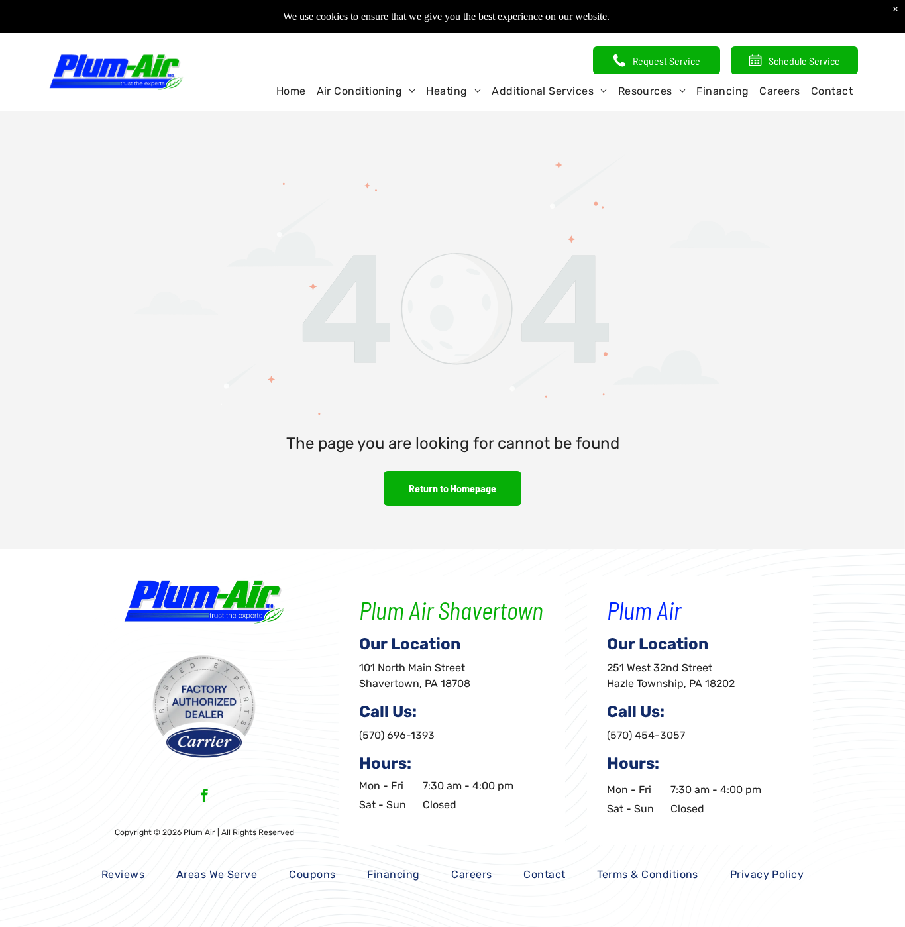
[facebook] (204, 797)
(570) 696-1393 (397, 735)
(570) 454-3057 (646, 735)
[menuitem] (291, 91)
